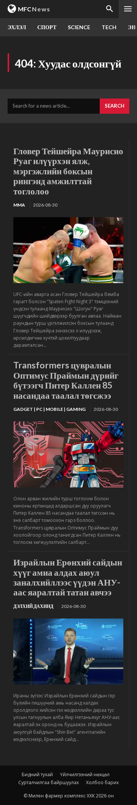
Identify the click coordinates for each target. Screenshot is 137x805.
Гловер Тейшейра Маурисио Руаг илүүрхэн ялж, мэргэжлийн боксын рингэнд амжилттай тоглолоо (68, 171)
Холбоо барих (102, 782)
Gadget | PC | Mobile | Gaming (49, 409)
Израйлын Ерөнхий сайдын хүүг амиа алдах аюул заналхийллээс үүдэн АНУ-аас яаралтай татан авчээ (67, 577)
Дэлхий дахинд (33, 606)
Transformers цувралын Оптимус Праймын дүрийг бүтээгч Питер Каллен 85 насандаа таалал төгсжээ (65, 380)
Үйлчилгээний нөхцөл (85, 774)
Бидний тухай (37, 774)
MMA (19, 205)
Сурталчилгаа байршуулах (48, 782)
